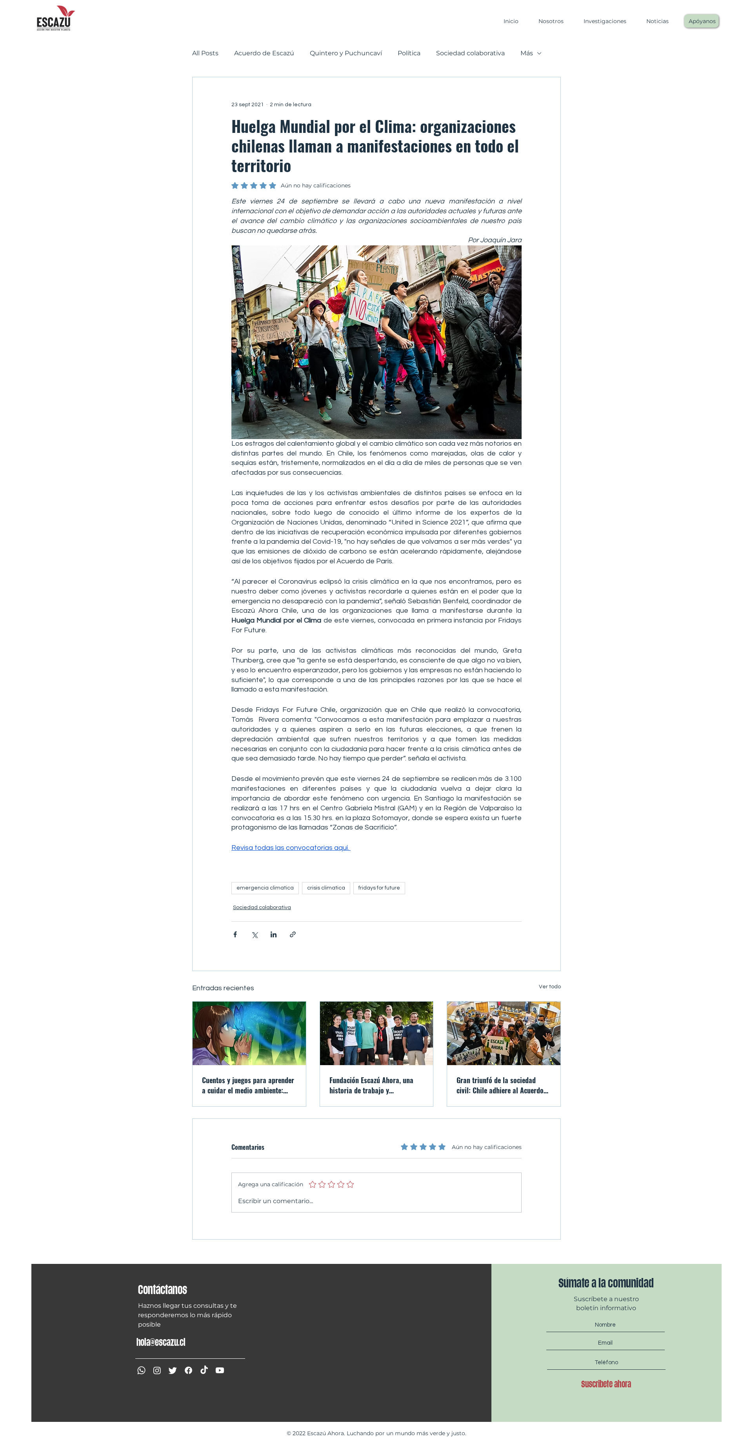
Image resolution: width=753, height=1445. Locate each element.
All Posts (205, 53)
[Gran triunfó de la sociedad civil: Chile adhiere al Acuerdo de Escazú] (503, 1033)
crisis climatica (326, 888)
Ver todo (550, 986)
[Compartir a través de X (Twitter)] (254, 934)
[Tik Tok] (204, 1370)
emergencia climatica (265, 888)
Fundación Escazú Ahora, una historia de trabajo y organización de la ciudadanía (373, 1085)
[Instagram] (157, 1370)
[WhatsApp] (141, 1370)
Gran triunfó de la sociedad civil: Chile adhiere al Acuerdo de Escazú (500, 1085)
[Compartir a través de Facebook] (235, 934)
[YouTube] (220, 1370)
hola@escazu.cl (161, 1342)
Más (526, 53)
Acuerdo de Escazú (264, 53)
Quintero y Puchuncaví (346, 53)
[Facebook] (188, 1370)
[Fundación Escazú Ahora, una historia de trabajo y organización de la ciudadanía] (376, 1033)
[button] (546, 21)
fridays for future (379, 888)
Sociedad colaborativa (470, 53)
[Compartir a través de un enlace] (292, 934)
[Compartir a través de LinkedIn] (273, 934)
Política (409, 53)
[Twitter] (173, 1370)
